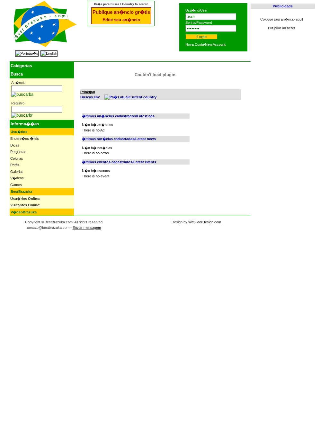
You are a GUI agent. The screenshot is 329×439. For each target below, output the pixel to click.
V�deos (17, 178)
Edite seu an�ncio (121, 19)
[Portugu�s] (27, 53)
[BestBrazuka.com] (45, 46)
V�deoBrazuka (24, 212)
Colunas (16, 158)
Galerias (16, 172)
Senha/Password (198, 22)
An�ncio (18, 83)
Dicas (14, 145)
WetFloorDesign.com (204, 222)
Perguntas (18, 152)
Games (16, 185)
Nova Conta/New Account (205, 44)
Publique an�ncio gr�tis (121, 12)
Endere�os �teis (24, 138)
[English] (49, 53)
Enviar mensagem (87, 227)
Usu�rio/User (196, 10)
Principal (87, 92)
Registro (17, 103)
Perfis (14, 165)
